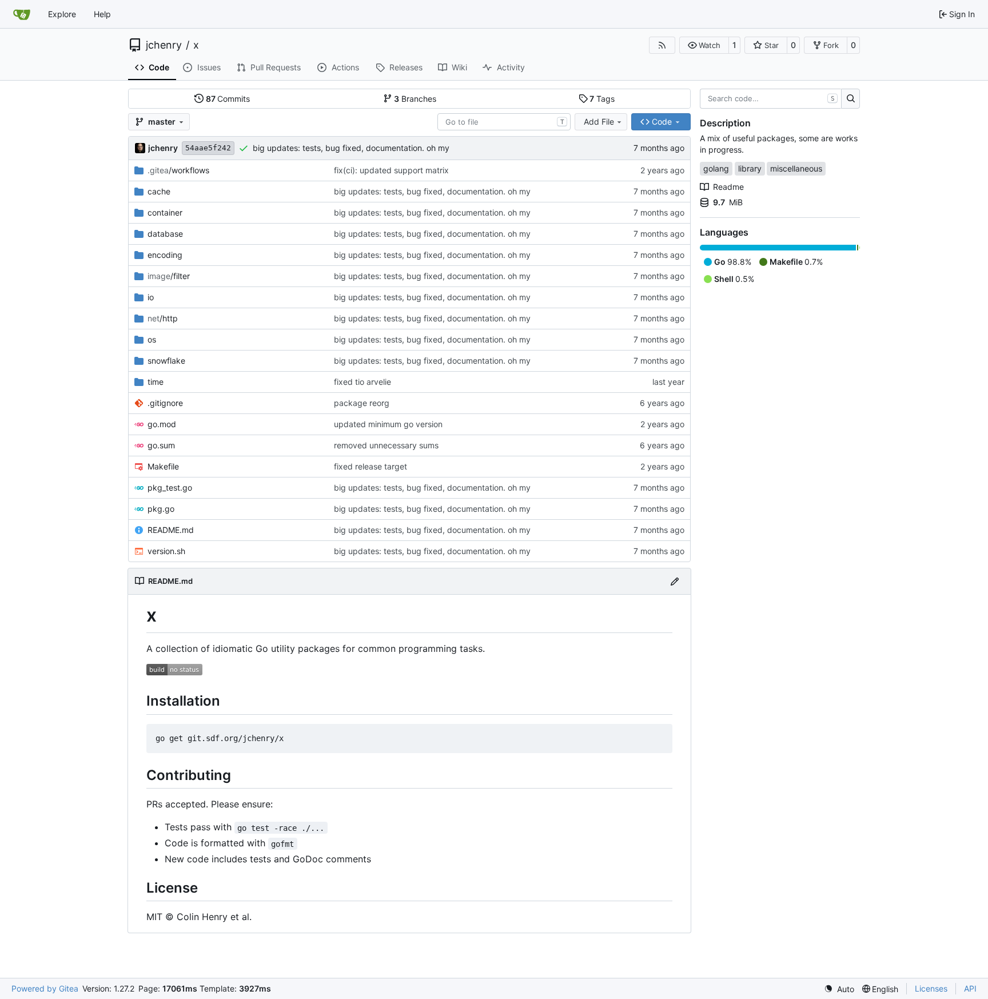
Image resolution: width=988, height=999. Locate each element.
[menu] (839, 989)
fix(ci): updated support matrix (391, 170)
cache (159, 191)
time (156, 382)
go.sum (161, 445)
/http (163, 318)
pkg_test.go (170, 487)
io (151, 297)
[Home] (22, 14)
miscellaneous (796, 168)
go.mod (162, 424)
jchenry (164, 45)
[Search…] (850, 99)
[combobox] (504, 121)
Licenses (931, 988)
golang (716, 168)
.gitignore (165, 403)
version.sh (166, 551)
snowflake (166, 360)
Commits (228, 99)
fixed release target (370, 466)
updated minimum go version (388, 424)
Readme (728, 187)
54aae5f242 (208, 148)
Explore (62, 14)
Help (102, 14)
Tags (602, 99)
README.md (171, 530)
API (970, 988)
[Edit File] (675, 581)
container (165, 212)
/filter (169, 276)
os (152, 339)
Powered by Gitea (44, 988)
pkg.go (161, 509)
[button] (704, 45)
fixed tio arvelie (362, 382)
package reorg (361, 403)
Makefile (163, 466)
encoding (165, 255)
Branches (415, 99)
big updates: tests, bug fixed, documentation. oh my (351, 148)
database (165, 233)
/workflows (178, 170)
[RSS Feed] (662, 45)
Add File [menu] (599, 121)
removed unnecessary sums (386, 445)
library (750, 168)
